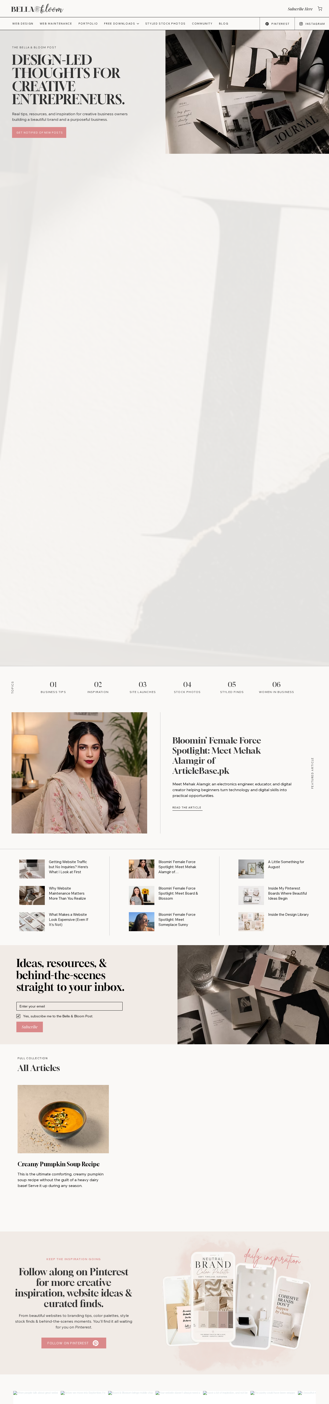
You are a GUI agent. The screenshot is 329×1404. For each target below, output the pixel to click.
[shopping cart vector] (319, 8)
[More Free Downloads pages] (138, 24)
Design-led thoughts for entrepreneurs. (68, 79)
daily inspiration (272, 1257)
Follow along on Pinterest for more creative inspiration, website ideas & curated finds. (73, 1287)
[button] (299, 8)
